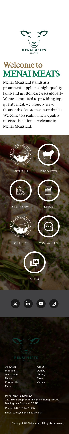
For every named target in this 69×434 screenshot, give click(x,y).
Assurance (11, 374)
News (8, 378)
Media (8, 386)
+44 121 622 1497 (24, 408)
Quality (41, 370)
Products (10, 370)
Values (41, 382)
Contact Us (11, 382)
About (40, 367)
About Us (10, 367)
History (41, 374)
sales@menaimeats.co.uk (27, 412)
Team (40, 378)
